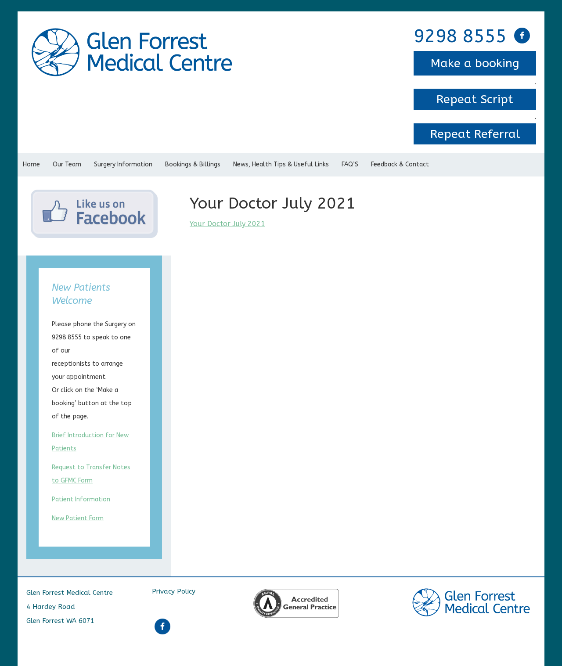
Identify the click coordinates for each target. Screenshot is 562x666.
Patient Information (81, 499)
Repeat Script (474, 99)
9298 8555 (460, 36)
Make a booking (475, 63)
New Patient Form (78, 518)
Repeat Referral (475, 134)
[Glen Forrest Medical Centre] (133, 34)
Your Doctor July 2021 (227, 224)
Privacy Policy (173, 591)
